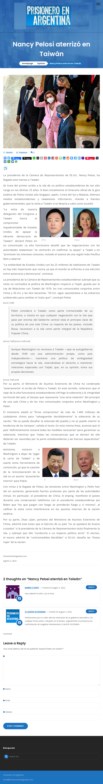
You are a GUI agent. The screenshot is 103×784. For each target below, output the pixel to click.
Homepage (27, 63)
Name (8, 689)
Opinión (41, 63)
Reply (91, 587)
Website (8, 712)
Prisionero (23, 152)
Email (7, 700)
